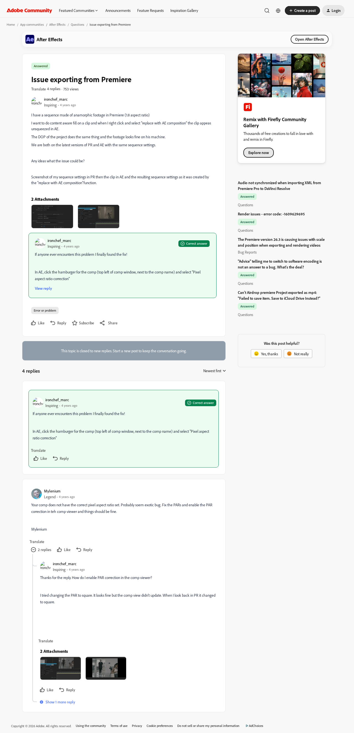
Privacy (137, 726)
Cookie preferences (160, 726)
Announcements (118, 10)
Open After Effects (309, 39)
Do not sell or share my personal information (208, 726)
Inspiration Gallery (184, 10)
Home (11, 24)
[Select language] (278, 10)
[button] (302, 10)
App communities (32, 24)
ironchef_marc (55, 99)
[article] (123, 429)
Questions (77, 24)
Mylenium (52, 491)
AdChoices (256, 726)
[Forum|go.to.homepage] (29, 10)
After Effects (57, 24)
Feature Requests (150, 10)
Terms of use (118, 726)
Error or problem (45, 310)
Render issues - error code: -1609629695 (271, 214)
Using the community (91, 726)
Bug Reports (247, 252)
